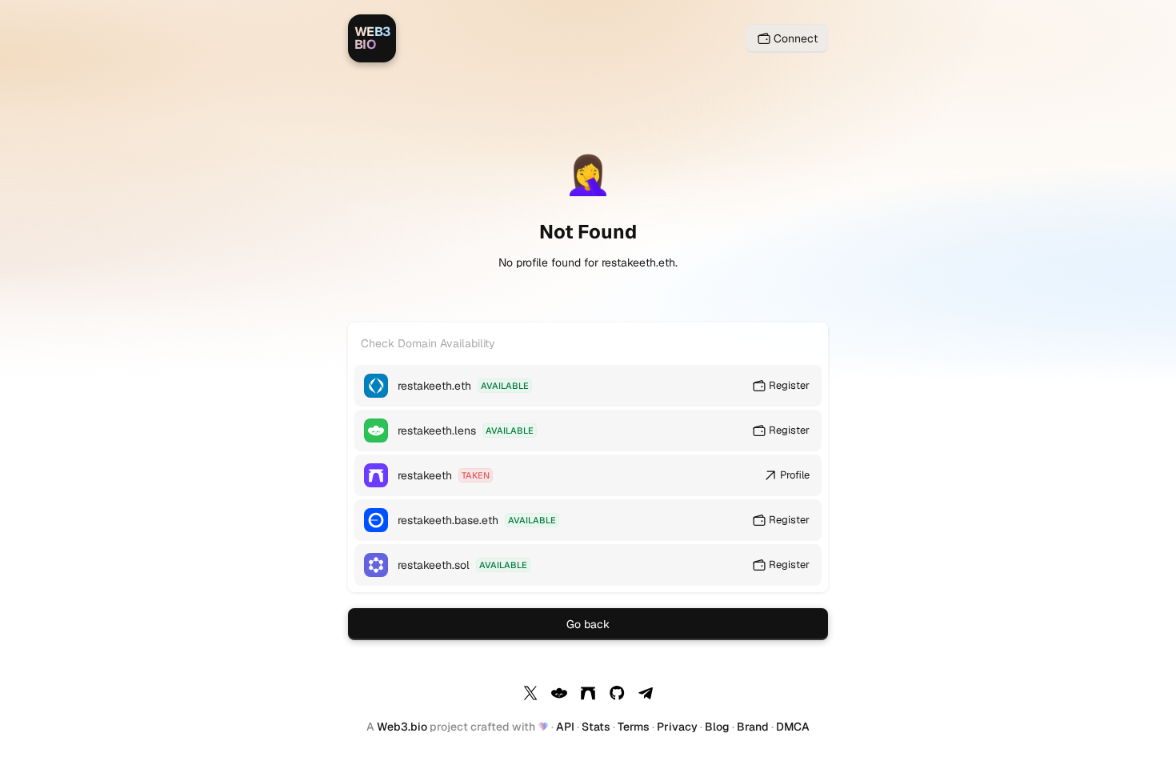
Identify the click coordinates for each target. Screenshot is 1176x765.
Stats (596, 726)
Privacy (677, 726)
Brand (753, 726)
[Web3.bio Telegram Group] (646, 695)
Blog (717, 726)
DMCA (793, 726)
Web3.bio (402, 726)
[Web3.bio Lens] (559, 695)
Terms (634, 726)
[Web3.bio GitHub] (617, 695)
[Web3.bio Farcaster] (588, 695)
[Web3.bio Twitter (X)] (530, 695)
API (565, 726)
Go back (588, 624)
